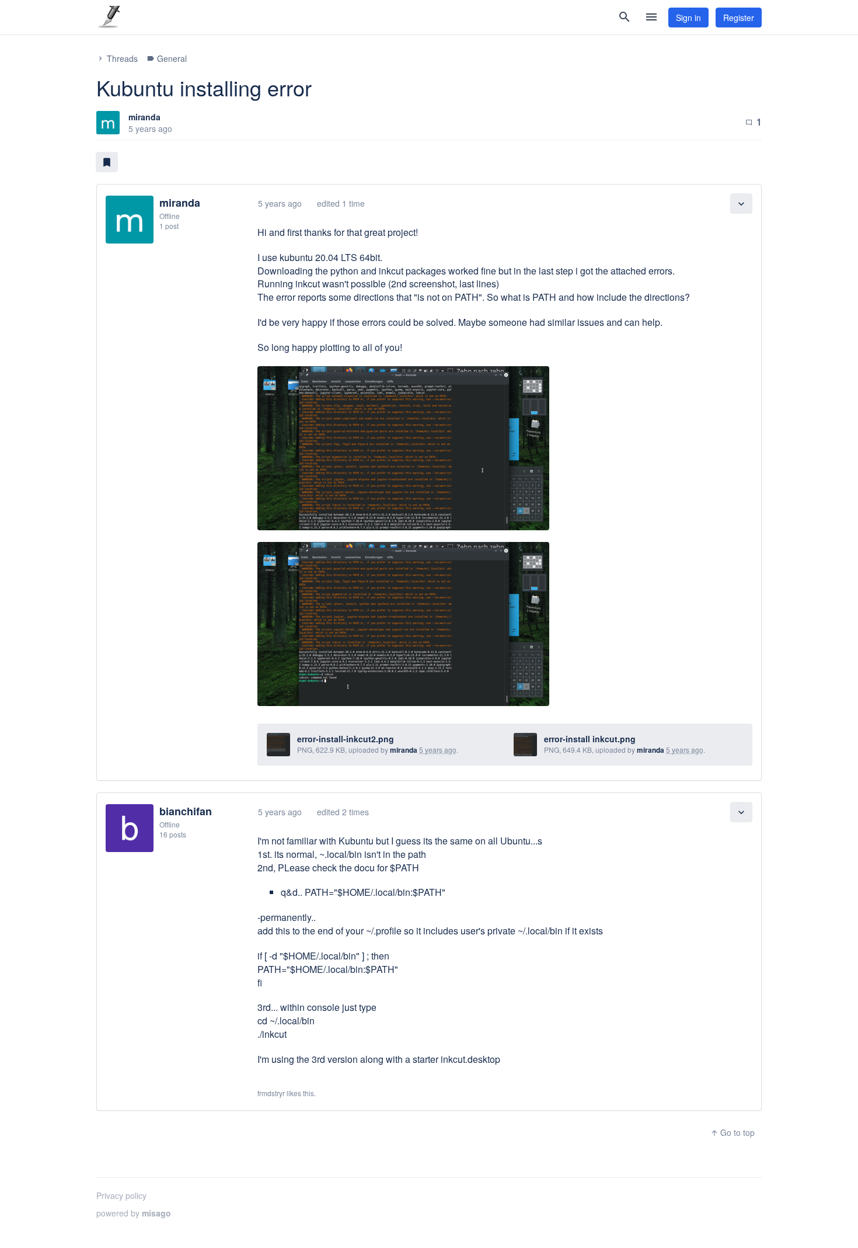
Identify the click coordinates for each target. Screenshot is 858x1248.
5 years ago (280, 203)
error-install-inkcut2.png (345, 739)
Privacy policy (121, 1195)
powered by (133, 1213)
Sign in (688, 17)
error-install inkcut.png (590, 739)
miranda (144, 117)
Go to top (732, 1132)
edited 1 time (341, 203)
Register (738, 17)
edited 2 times (343, 812)
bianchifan (185, 811)
